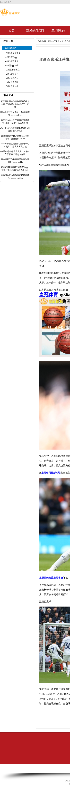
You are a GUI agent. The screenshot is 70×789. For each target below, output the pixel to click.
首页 (11, 30)
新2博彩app (58, 30)
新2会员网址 (13, 82)
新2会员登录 (13, 86)
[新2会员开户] (10, 15)
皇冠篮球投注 (13, 69)
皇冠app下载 (12, 65)
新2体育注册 (13, 61)
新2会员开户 (53, 41)
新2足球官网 (13, 74)
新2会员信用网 (35, 30)
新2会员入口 (13, 78)
